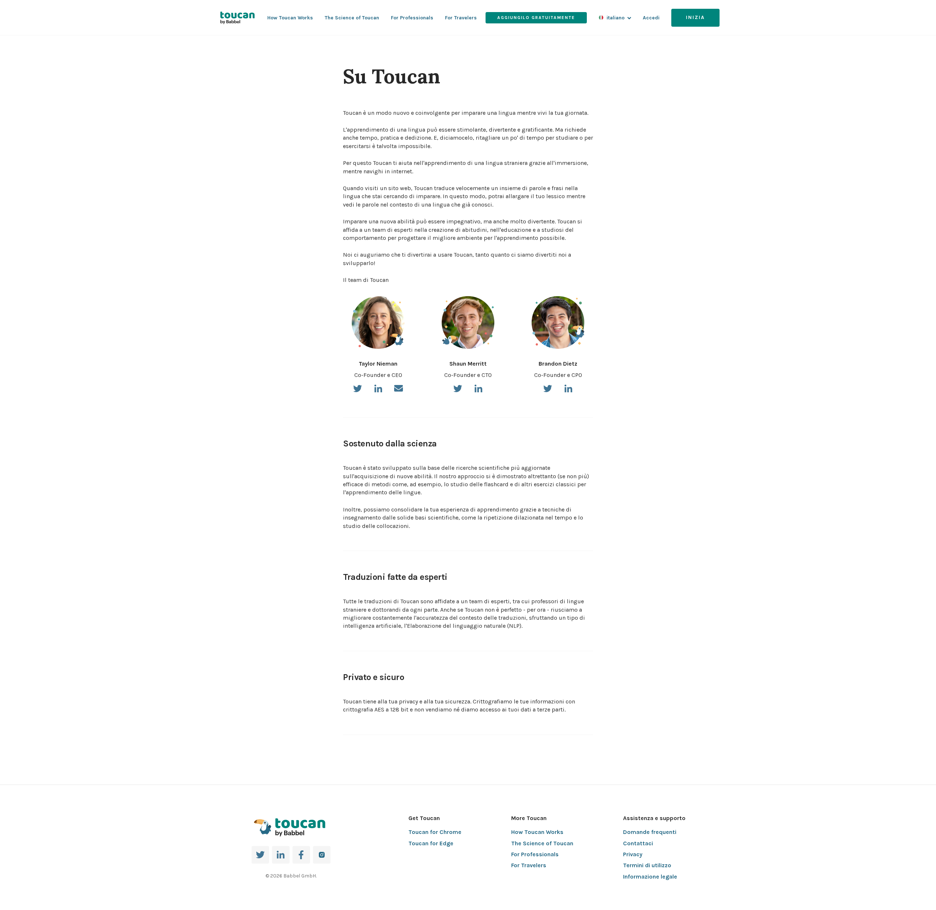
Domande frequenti (649, 831)
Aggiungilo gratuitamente (536, 17)
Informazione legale (650, 876)
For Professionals (412, 18)
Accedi (651, 18)
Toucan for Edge (430, 843)
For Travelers (461, 18)
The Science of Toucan (352, 18)
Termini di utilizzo (647, 865)
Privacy (632, 854)
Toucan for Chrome (434, 831)
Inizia (695, 17)
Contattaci (638, 843)
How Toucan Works (290, 18)
